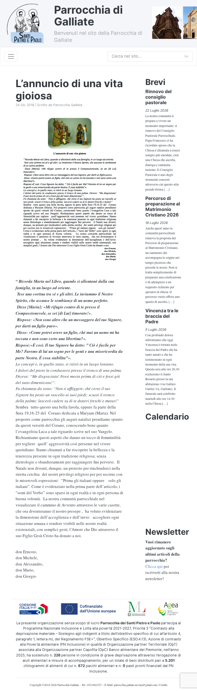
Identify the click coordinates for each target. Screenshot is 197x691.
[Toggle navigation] (11, 56)
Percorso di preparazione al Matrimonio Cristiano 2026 (162, 206)
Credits (163, 685)
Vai (186, 56)
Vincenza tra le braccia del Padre (161, 316)
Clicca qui (154, 566)
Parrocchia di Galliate (88, 15)
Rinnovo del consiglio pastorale (158, 97)
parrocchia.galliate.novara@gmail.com (135, 685)
